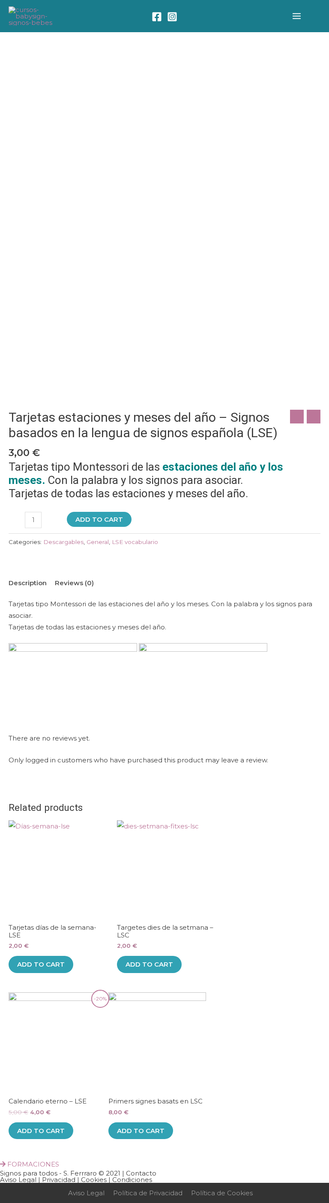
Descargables (63, 541)
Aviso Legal (18, 1180)
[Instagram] (172, 17)
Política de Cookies (222, 1193)
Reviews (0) (74, 583)
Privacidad (58, 1180)
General (98, 541)
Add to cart (99, 519)
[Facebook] (157, 17)
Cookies (94, 1180)
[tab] (28, 583)
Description (28, 583)
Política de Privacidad (147, 1193)
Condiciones (132, 1180)
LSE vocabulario (135, 541)
